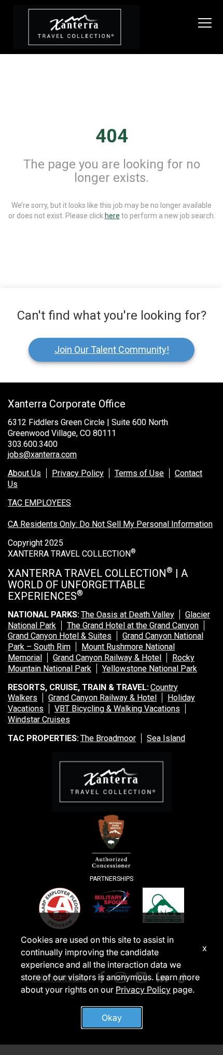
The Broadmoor (108, 738)
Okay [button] (112, 1017)
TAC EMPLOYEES (39, 503)
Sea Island (166, 738)
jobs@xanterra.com (42, 454)
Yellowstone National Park (149, 669)
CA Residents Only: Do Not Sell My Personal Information (110, 524)
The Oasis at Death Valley (127, 614)
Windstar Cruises (39, 719)
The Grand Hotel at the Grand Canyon (133, 625)
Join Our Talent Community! (111, 349)
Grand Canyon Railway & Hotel (107, 658)
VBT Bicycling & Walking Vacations (117, 709)
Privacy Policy (78, 473)
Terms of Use (139, 473)
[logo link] (76, 27)
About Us (24, 473)
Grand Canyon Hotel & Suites (60, 636)
